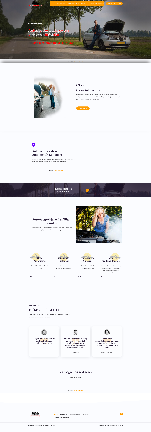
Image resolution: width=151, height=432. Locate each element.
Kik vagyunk (61, 3)
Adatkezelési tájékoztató (97, 3)
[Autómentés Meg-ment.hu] (35, 3)
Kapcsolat (84, 3)
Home (53, 3)
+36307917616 (65, 43)
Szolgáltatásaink (72, 3)
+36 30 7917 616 (78, 61)
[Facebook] (121, 414)
